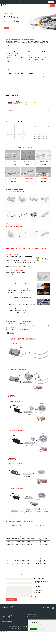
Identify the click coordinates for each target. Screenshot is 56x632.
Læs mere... (3, 622)
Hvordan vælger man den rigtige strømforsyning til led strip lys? (32, 614)
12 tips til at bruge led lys (30, 618)
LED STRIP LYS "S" (28, 163)
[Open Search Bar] (55, 5)
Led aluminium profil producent (21, 628)
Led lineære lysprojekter (18, 622)
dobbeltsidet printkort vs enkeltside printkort (15, 45)
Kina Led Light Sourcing (18, 624)
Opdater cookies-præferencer (4, 631)
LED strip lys (19, 41)
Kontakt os (52, 5)
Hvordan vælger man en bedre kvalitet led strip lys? (32, 616)
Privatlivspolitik (25, 626)
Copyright (21, 626)
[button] (23, 2)
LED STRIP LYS (13, 163)
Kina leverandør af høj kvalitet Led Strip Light (13, 628)
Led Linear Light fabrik (26, 628)
